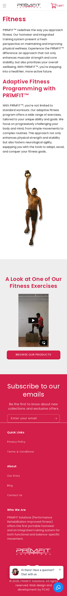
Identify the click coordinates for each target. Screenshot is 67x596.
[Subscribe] (56, 418)
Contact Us (14, 495)
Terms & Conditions (20, 451)
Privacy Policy (16, 442)
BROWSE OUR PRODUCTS (33, 354)
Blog (10, 485)
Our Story (13, 476)
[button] (4, 6)
